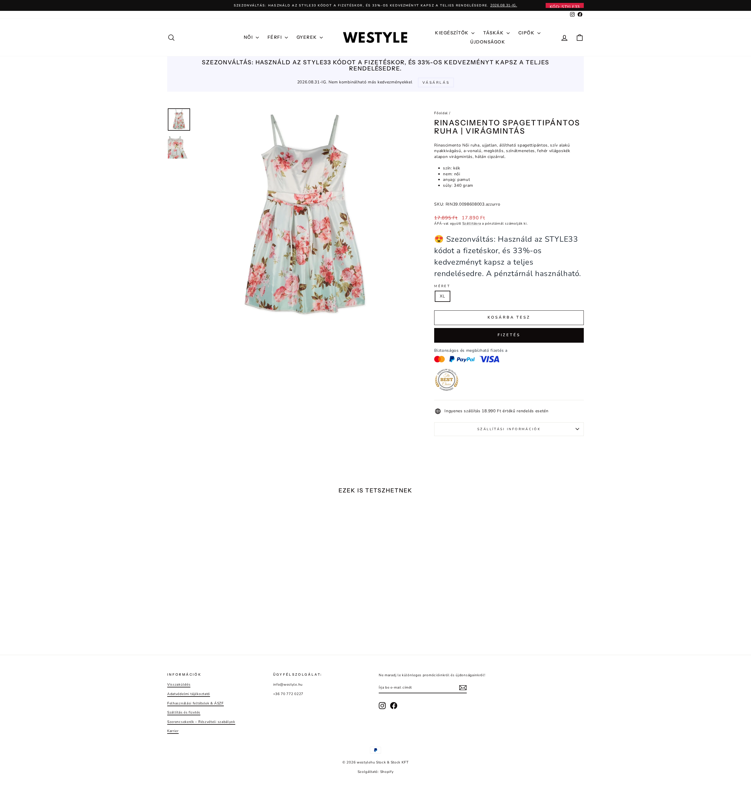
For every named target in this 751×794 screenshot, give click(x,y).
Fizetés (509, 335)
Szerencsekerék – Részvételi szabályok (201, 721)
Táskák (494, 33)
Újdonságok (487, 42)
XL (442, 296)
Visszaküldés (178, 684)
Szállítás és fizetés (183, 712)
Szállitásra (471, 223)
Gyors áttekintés (217, 601)
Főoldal (441, 113)
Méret (442, 286)
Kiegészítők (452, 33)
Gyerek (308, 37)
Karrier (173, 731)
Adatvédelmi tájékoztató (188, 694)
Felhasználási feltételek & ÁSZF (195, 703)
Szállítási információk (509, 429)
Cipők (527, 33)
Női (249, 37)
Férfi (275, 37)
